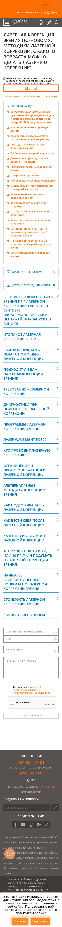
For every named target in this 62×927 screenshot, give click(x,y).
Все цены (51, 96)
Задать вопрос (32, 96)
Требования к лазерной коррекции (32, 153)
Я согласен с (31, 690)
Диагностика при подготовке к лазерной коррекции (29, 160)
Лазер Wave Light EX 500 (25, 175)
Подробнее (40, 921)
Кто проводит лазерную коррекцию (33, 180)
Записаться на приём (31, 715)
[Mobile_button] (6, 22)
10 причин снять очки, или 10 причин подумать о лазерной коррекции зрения (29, 232)
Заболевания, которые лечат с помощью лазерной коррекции (30, 137)
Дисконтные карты (31, 772)
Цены (31, 88)
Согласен (20, 921)
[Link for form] (49, 22)
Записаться (12, 96)
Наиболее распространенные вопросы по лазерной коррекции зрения (31, 244)
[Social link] (15, 824)
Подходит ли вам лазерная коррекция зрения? (27, 146)
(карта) (50, 786)
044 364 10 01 (31, 762)
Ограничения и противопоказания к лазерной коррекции (32, 187)
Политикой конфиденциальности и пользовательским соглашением (31, 690)
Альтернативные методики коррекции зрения (27, 196)
